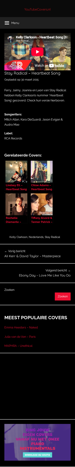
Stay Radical (52, 237)
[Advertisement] (37, 390)
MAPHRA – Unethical (18, 346)
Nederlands (36, 237)
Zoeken (9, 290)
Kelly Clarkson (18, 237)
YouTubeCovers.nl (37, 9)
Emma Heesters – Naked (21, 327)
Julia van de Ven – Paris (20, 336)
